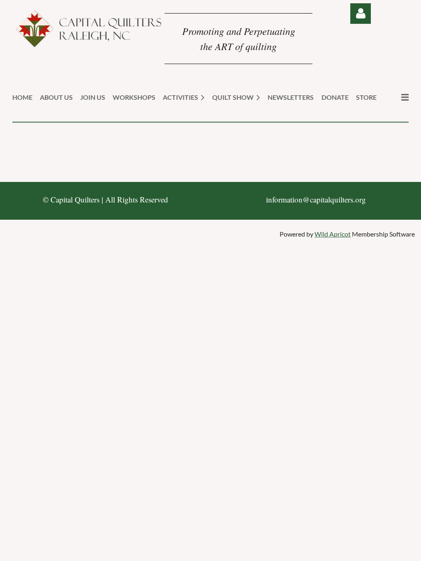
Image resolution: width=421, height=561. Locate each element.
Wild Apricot (333, 234)
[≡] (396, 97)
